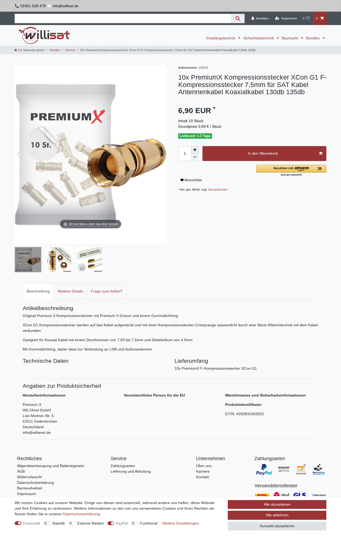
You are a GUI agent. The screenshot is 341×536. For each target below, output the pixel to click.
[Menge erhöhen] (194, 150)
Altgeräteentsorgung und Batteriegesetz (50, 466)
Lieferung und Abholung (131, 471)
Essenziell (31, 523)
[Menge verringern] (194, 157)
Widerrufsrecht (29, 477)
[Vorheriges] (19, 154)
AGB (21, 471)
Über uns (204, 466)
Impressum (26, 494)
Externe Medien (90, 523)
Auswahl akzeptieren (277, 526)
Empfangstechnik (221, 38)
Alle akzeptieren (277, 504)
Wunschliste (193, 180)
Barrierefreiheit (29, 488)
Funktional (148, 523)
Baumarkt (290, 38)
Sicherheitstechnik (259, 38)
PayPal (122, 523)
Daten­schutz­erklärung (81, 514)
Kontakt (202, 477)
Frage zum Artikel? (107, 291)
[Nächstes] (162, 154)
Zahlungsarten (123, 466)
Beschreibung (38, 291)
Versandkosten (218, 189)
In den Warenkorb (263, 153)
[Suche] (238, 18)
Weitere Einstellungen (180, 523)
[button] (291, 171)
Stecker (69, 50)
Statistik (58, 523)
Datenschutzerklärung (35, 482)
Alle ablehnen (277, 515)
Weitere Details (70, 291)
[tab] (38, 291)
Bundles (313, 38)
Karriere (203, 471)
